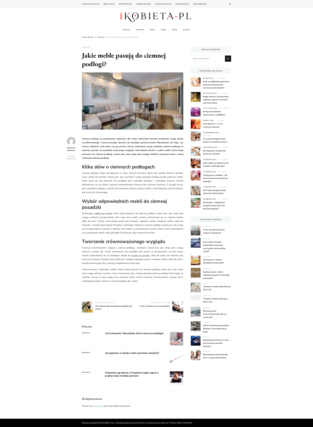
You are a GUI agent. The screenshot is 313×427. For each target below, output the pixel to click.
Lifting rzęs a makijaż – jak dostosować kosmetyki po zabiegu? (215, 178)
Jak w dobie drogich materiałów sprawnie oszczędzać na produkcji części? (214, 247)
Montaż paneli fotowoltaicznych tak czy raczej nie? (215, 314)
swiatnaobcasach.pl (90, 4)
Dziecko (186, 30)
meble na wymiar (103, 213)
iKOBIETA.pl (108, 422)
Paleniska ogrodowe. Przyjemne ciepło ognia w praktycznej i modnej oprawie (132, 374)
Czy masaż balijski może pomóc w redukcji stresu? (215, 140)
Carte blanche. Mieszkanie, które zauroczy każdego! (134, 333)
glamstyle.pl (109, 4)
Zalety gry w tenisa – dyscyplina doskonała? (213, 261)
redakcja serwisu (71, 149)
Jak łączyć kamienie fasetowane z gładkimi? (214, 113)
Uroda (163, 30)
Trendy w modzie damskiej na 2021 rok (217, 288)
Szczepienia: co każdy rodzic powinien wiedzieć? (132, 353)
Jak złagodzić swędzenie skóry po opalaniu (214, 152)
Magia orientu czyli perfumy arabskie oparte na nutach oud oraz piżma (216, 99)
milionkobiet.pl (125, 4)
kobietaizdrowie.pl (163, 4)
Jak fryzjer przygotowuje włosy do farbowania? (214, 192)
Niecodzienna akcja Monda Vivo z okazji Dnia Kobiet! (215, 356)
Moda (152, 30)
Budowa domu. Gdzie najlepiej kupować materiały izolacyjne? (216, 275)
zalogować (98, 405)
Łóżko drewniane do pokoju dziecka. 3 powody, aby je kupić (216, 328)
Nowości (126, 30)
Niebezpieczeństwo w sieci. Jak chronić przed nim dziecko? (216, 343)
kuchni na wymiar (141, 255)
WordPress (187, 422)
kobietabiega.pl (200, 4)
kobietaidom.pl (182, 4)
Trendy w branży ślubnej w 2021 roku (215, 300)
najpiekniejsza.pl (143, 4)
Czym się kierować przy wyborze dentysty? (214, 231)
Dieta (174, 30)
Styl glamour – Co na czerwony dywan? (212, 125)
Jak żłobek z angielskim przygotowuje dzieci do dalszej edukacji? (214, 205)
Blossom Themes (169, 422)
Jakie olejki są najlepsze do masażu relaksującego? (216, 164)
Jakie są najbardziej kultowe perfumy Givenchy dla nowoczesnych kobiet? (216, 84)
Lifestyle (140, 30)
